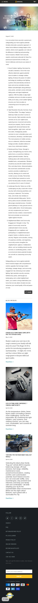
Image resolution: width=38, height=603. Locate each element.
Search (8, 523)
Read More (9, 362)
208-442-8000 (10, 557)
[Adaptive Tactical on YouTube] (16, 518)
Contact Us (9, 552)
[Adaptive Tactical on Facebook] (12, 518)
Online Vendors (11, 544)
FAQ (7, 527)
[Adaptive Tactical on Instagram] (21, 518)
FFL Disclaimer (11, 535)
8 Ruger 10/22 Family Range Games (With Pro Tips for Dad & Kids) (18, 333)
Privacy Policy (11, 540)
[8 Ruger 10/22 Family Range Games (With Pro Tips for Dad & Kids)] (19, 330)
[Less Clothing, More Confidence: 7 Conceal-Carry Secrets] (19, 401)
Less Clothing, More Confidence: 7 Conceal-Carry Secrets (16, 404)
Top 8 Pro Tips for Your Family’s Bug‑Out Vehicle (19, 456)
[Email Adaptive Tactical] (25, 518)
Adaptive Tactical (15, 581)
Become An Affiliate (12, 548)
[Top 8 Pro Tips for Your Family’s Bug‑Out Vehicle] (19, 452)
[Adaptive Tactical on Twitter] (8, 518)
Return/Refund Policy (13, 531)
